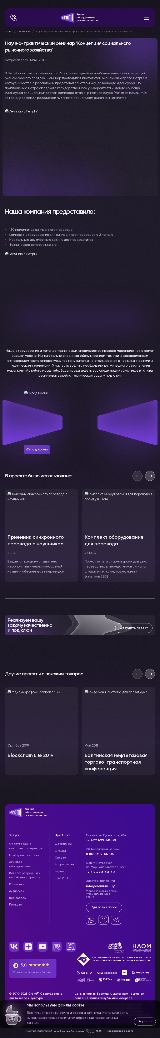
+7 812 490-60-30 (100, 872)
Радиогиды (17, 884)
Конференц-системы (24, 855)
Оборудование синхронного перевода (26, 846)
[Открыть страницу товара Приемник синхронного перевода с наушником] (41, 535)
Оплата (60, 857)
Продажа (15, 904)
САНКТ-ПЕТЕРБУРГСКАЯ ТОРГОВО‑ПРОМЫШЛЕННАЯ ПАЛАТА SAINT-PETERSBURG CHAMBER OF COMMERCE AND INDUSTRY (121, 959)
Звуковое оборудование (20, 864)
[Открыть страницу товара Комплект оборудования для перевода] (118, 535)
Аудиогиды (16, 891)
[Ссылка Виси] (71, 947)
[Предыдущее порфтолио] (137, 674)
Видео (59, 871)
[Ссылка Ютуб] (43, 947)
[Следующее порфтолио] (150, 674)
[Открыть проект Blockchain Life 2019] (41, 731)
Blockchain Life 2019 (31, 755)
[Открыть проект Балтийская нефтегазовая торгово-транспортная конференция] (118, 731)
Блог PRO (61, 878)
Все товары (17, 898)
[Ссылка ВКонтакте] (14, 947)
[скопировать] (112, 886)
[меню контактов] (13, 17)
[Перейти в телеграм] (116, 920)
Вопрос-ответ (65, 864)
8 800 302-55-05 (100, 854)
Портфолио (24, 31)
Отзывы (60, 850)
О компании (63, 844)
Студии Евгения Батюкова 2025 (75, 1031)
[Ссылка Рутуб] (57, 947)
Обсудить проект (134, 628)
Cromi (8, 31)
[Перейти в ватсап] (91, 920)
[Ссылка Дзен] (28, 947)
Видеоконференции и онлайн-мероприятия (24, 875)
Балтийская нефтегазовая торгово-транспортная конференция (116, 762)
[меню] (146, 18)
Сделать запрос (104, 907)
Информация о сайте (120, 1031)
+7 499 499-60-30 (101, 840)
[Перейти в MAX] (104, 920)
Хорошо (144, 1021)
